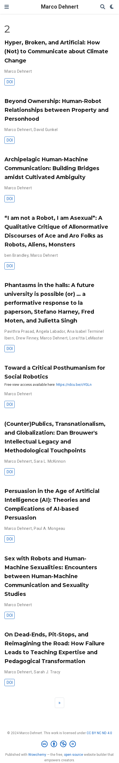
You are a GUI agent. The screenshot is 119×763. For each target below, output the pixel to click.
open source (73, 755)
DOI (10, 82)
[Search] (102, 7)
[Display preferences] (112, 7)
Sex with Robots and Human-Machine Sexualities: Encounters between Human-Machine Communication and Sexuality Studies (50, 576)
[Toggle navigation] (6, 7)
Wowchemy (37, 755)
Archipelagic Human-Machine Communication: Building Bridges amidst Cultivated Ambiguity (51, 168)
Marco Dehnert (59, 7)
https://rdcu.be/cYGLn (74, 384)
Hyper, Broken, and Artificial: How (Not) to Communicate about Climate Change (56, 51)
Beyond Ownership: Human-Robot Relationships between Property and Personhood (56, 110)
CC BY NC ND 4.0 (99, 733)
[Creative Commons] (59, 744)
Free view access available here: (30, 384)
